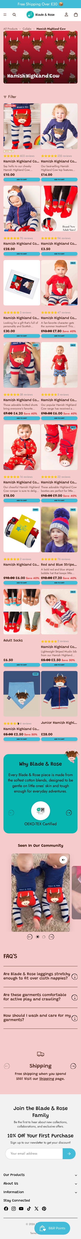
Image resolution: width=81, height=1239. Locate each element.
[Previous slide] (30, 937)
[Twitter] (36, 1208)
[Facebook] (6, 1208)
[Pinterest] (44, 1208)
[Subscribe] (69, 1153)
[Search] (14, 14)
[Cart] (76, 14)
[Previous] (11, 812)
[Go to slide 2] (44, 937)
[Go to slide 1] (38, 937)
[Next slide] (51, 937)
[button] (40, 892)
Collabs (27, 29)
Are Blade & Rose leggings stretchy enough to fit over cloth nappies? (36, 976)
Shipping (46, 1079)
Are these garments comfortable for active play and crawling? (34, 997)
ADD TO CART (22, 179)
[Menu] (5, 15)
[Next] (68, 812)
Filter (12, 97)
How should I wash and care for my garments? (37, 1018)
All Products (10, 29)
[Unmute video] (63, 860)
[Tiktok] (29, 1208)
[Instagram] (13, 1208)
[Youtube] (21, 1208)
